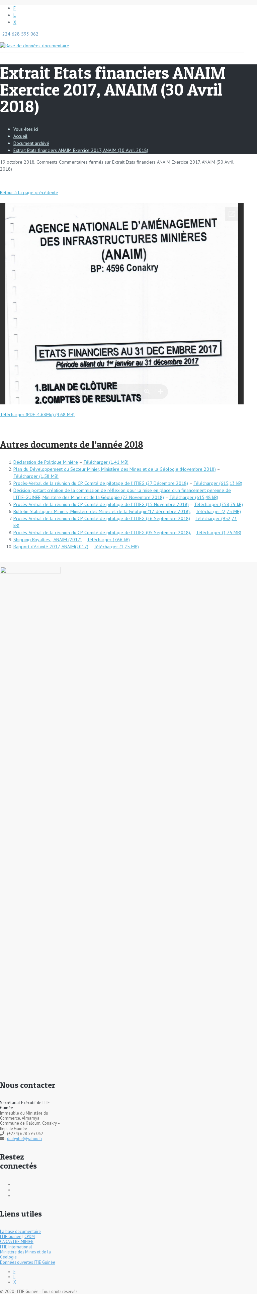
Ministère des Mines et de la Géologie (25, 1254)
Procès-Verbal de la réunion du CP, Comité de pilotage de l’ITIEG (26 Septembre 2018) (101, 518)
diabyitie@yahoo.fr (24, 1138)
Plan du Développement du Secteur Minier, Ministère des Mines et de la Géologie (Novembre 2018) (114, 469)
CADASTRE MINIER (16, 1241)
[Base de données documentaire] (34, 42)
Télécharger (95, 462)
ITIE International (16, 1246)
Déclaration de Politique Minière (45, 462)
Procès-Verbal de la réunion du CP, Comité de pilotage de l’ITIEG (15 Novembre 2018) (101, 504)
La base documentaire (20, 1231)
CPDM (29, 1236)
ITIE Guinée (10, 1236)
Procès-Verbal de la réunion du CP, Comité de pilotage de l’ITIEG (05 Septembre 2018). (102, 532)
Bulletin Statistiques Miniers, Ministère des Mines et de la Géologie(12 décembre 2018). (101, 511)
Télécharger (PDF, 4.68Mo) (27, 414)
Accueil (20, 136)
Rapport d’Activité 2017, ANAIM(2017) (50, 547)
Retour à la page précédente (29, 192)
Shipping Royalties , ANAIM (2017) (47, 540)
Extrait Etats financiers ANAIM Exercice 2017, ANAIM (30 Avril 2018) (80, 150)
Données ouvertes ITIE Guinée (27, 1262)
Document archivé (31, 143)
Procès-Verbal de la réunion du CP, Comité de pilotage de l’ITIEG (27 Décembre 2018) (100, 483)
